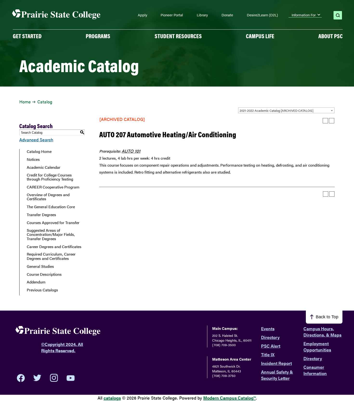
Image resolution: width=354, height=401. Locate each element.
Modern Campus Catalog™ (229, 398)
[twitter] (37, 378)
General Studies (40, 266)
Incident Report (276, 363)
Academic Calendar (43, 167)
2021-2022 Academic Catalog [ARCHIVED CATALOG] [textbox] (276, 110)
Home (25, 102)
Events (268, 329)
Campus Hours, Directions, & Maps (322, 332)
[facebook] (21, 378)
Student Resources (178, 36)
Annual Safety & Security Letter (277, 375)
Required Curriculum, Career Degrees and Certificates (51, 256)
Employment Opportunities (317, 346)
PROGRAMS (98, 36)
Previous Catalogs (42, 290)
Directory (270, 337)
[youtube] (70, 378)
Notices (33, 159)
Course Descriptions (44, 274)
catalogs (112, 398)
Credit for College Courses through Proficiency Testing (50, 177)
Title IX (268, 354)
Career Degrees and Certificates (54, 246)
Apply (142, 15)
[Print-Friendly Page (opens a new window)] (325, 120)
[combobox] (286, 110)
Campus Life (260, 36)
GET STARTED (27, 36)
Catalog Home (39, 151)
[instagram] (54, 378)
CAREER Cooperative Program (53, 187)
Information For (304, 15)
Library (202, 15)
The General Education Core (51, 207)
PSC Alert (270, 346)
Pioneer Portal (172, 15)
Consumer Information (315, 370)
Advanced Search (36, 140)
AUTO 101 (131, 151)
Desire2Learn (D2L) (262, 15)
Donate (227, 15)
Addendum (36, 282)
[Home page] (56, 14)
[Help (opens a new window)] (331, 120)
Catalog (44, 102)
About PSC (330, 36)
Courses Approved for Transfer (53, 222)
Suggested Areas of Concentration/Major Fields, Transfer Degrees (51, 234)
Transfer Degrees (41, 215)
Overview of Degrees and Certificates (48, 197)
